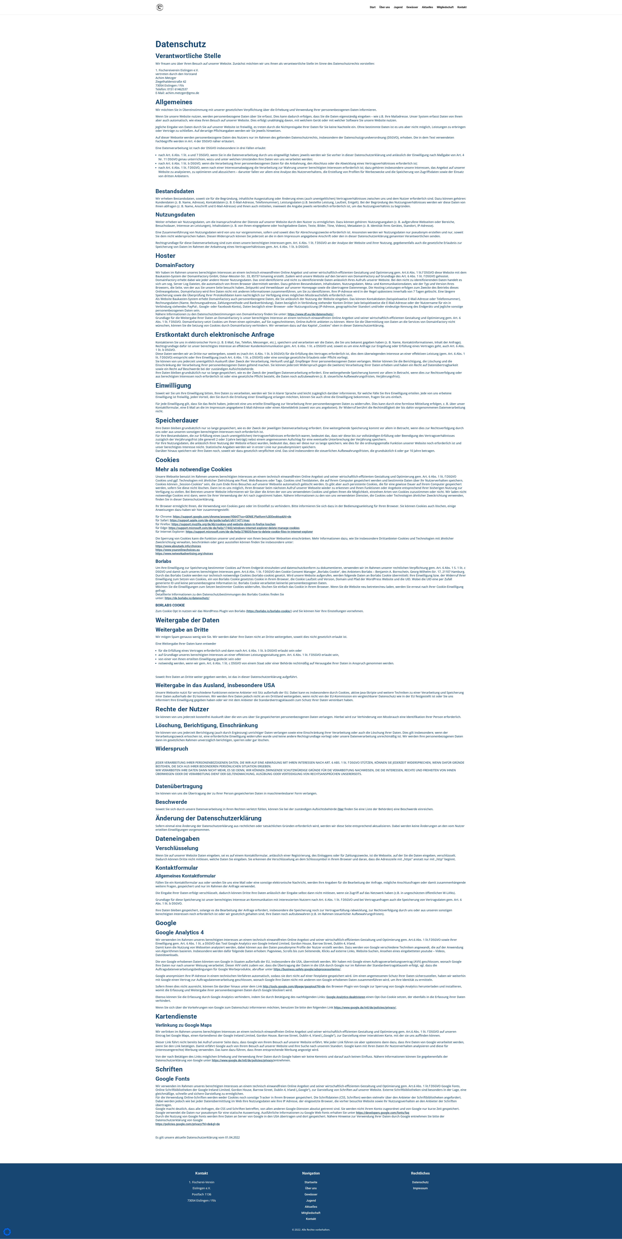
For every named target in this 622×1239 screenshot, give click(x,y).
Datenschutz (420, 1182)
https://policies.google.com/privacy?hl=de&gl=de (188, 1124)
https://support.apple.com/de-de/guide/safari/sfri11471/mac (210, 520)
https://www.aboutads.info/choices (178, 546)
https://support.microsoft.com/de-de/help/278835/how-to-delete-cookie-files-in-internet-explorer (249, 531)
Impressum (420, 1188)
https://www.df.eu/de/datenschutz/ (310, 314)
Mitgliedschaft (445, 7)
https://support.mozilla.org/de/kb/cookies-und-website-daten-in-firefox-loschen (224, 524)
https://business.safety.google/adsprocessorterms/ (307, 969)
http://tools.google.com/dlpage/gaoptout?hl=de (294, 986)
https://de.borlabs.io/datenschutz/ (187, 598)
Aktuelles (427, 7)
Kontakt (461, 7)
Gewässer (412, 7)
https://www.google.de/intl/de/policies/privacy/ (365, 1007)
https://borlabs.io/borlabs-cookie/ (269, 611)
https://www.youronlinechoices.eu (178, 550)
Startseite (311, 1182)
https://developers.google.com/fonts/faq (382, 1112)
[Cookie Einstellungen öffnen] (7, 1235)
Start (372, 7)
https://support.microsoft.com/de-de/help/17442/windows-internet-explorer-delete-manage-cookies (234, 528)
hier (341, 809)
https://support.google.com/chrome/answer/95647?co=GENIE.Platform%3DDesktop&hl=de (232, 516)
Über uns (384, 7)
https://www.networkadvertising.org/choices (184, 553)
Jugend (398, 7)
